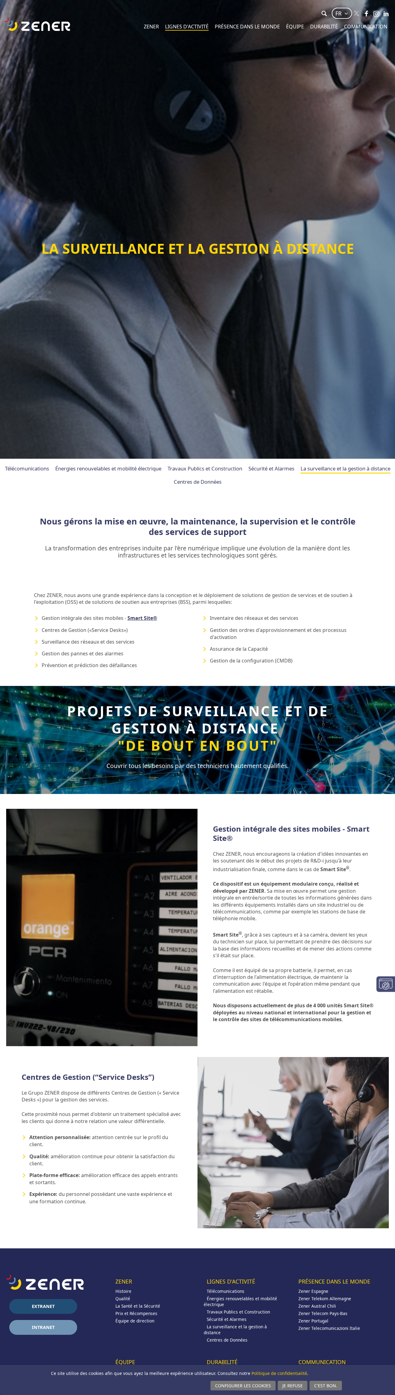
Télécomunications (27, 468)
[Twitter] (356, 13)
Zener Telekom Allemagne (324, 1298)
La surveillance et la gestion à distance (345, 468)
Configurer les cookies (243, 1386)
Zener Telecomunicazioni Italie (329, 1328)
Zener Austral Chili (317, 1306)
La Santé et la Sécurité (137, 1306)
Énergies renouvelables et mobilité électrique (108, 468)
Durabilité (324, 26)
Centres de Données (198, 481)
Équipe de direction (134, 1321)
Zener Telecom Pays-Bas (322, 1313)
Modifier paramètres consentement (385, 984)
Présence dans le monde (247, 26)
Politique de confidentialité (279, 1373)
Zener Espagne (313, 1291)
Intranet (43, 1327)
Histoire (123, 1291)
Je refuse (292, 1386)
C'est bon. (325, 1386)
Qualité (122, 1298)
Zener (151, 26)
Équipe (295, 26)
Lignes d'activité (187, 26)
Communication (365, 26)
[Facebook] (366, 13)
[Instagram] (376, 13)
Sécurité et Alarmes (271, 468)
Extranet (43, 1306)
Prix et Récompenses (136, 1313)
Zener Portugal (313, 1321)
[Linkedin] (386, 13)
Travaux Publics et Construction (205, 468)
